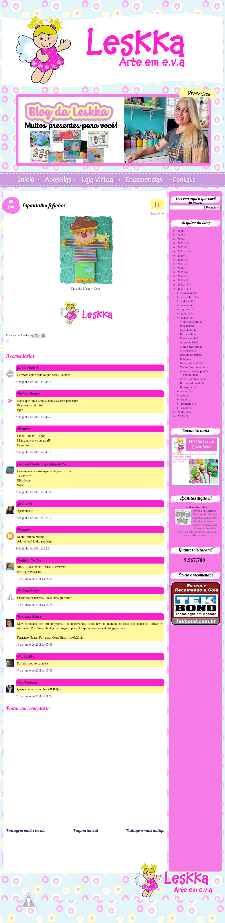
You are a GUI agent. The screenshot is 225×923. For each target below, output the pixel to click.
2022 (181, 247)
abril (184, 395)
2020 (181, 255)
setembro (186, 305)
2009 (181, 416)
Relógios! (186, 359)
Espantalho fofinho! (191, 355)
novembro (187, 297)
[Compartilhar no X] (39, 336)
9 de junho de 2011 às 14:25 (33, 417)
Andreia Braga (28, 590)
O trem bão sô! (188, 350)
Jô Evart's (24, 503)
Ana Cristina (26, 656)
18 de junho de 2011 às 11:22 (34, 696)
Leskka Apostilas (196, 507)
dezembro (187, 293)
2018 (181, 260)
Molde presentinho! (191, 322)
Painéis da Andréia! (191, 363)
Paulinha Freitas (29, 560)
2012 (181, 284)
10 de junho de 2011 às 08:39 (34, 579)
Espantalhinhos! (189, 330)
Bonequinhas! (188, 387)
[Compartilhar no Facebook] (44, 336)
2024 (181, 239)
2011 (181, 289)
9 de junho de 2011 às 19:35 (33, 518)
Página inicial (85, 830)
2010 (181, 412)
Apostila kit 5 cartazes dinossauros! (204, 512)
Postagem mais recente (25, 830)
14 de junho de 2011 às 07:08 (34, 644)
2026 (181, 231)
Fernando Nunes (29, 616)
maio (184, 391)
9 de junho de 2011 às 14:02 (33, 382)
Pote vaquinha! (189, 338)
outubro (186, 301)
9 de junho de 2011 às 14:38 (33, 492)
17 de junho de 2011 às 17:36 (34, 670)
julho (184, 313)
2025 (181, 235)
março (185, 399)
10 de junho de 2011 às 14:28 (34, 605)
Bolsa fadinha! (188, 334)
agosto (185, 309)
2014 (181, 276)
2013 (181, 280)
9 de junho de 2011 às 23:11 (33, 548)
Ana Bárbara (27, 682)
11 (157, 204)
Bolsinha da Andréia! (192, 383)
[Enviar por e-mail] (31, 336)
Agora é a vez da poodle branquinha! (194, 373)
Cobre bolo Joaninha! (193, 379)
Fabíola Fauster (28, 393)
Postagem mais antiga (145, 830)
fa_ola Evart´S (28, 368)
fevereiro (186, 404)
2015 (181, 272)
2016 (181, 268)
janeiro (185, 408)
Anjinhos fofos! (189, 342)
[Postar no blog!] (35, 336)
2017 (181, 264)
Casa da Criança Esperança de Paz (42, 464)
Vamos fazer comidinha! (194, 367)
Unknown (24, 529)
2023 (181, 243)
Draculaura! (187, 326)
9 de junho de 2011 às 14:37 (33, 452)
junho (185, 318)
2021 (181, 251)
